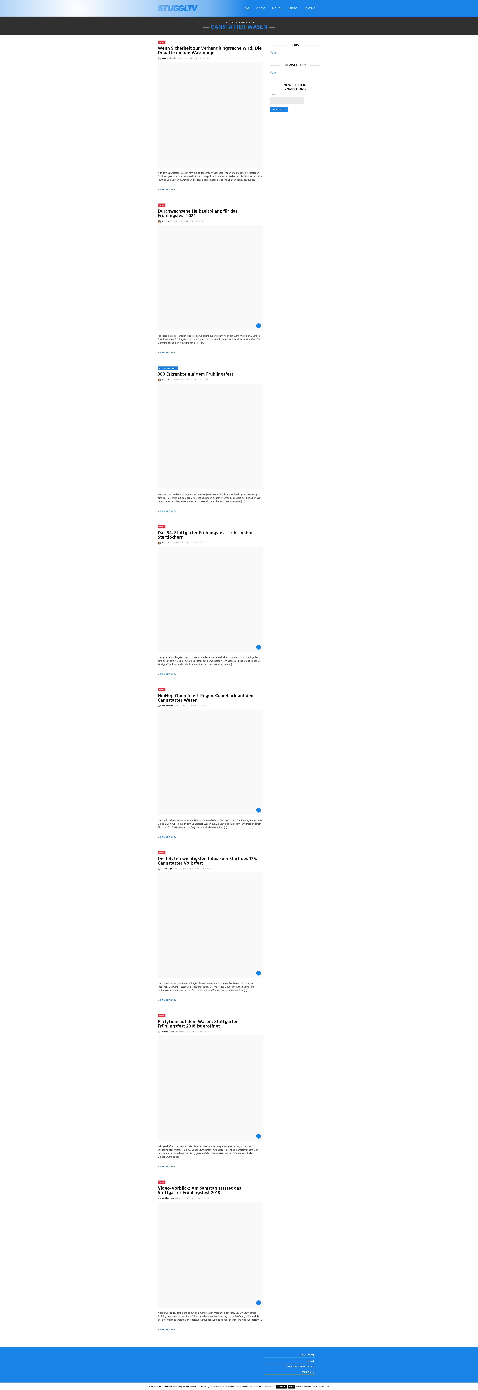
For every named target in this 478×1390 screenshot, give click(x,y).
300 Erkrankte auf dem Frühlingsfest (195, 374)
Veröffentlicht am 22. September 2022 (193, 868)
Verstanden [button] (281, 1387)
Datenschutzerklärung (299, 1367)
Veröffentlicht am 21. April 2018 (192, 1031)
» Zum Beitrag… (167, 189)
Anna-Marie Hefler (169, 58)
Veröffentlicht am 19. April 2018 (192, 1198)
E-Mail (273, 94)
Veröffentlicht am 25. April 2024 (191, 379)
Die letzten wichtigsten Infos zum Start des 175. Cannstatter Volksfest (207, 861)
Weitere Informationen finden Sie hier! (312, 1386)
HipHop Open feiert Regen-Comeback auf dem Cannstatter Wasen (206, 698)
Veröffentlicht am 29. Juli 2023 (190, 705)
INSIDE (293, 8)
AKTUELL (277, 8)
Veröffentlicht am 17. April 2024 (191, 542)
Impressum (308, 1372)
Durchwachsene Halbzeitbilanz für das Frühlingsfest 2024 (198, 214)
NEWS (161, 42)
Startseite (229, 22)
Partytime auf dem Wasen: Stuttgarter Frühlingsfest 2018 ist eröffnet (198, 1024)
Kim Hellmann (167, 705)
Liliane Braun (167, 221)
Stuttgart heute (168, 368)
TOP (247, 8)
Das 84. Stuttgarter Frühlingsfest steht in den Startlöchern (205, 535)
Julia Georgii (167, 868)
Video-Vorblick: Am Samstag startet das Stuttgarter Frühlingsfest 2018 (199, 1191)
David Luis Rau (168, 1031)
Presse (311, 1361)
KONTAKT (310, 8)
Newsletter (307, 1355)
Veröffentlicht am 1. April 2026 (194, 58)
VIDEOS (260, 8)
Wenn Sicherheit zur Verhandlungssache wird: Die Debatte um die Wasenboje (210, 51)
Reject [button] (291, 1387)
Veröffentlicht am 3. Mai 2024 (189, 221)
